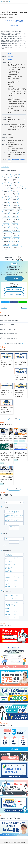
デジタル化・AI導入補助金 (9, 516)
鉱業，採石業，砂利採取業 (9, 584)
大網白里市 (7, 185)
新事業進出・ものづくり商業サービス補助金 (14, 528)
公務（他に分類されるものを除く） (18, 558)
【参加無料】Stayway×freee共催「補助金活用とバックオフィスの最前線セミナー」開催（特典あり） (20, 454)
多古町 (22, 188)
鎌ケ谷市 (6, 241)
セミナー (16, 502)
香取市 (14, 180)
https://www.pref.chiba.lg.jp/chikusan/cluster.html (17, 160)
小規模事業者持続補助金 (18, 512)
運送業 (16, 574)
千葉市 (16, 230)
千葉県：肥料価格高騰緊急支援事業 (9, 333)
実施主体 (4, 117)
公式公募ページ (5, 160)
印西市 (14, 191)
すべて (7, 502)
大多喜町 (6, 205)
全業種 (16, 586)
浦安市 (14, 244)
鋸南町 (5, 208)
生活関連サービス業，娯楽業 (9, 568)
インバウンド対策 (9, 598)
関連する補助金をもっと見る (13, 343)
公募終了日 (4, 137)
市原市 (14, 233)
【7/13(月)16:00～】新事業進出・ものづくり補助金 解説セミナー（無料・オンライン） (6, 479)
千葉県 (9, 53)
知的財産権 (7, 614)
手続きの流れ (5, 144)
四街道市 (6, 247)
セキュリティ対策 (9, 595)
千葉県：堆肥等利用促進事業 (7, 324)
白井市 (17, 174)
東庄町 (5, 191)
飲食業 (16, 554)
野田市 (5, 222)
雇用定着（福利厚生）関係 (18, 602)
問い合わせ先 (5, 152)
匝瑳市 (5, 180)
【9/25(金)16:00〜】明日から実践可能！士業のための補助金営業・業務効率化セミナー (6, 438)
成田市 (5, 224)
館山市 (14, 216)
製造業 (6, 580)
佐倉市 (14, 224)
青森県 (11, 542)
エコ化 (16, 608)
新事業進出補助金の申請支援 (14, 289)
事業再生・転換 (18, 614)
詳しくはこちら (14, 278)
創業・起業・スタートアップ (9, 605)
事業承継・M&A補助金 (18, 516)
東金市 (5, 227)
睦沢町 (14, 196)
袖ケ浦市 (16, 247)
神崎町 (13, 188)
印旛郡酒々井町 (8, 210)
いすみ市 (15, 182)
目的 (3, 59)
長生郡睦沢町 (16, 208)
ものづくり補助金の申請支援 (14, 294)
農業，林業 (10, 56)
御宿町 (16, 205)
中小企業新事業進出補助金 (18, 520)
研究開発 (16, 611)
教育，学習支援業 (18, 564)
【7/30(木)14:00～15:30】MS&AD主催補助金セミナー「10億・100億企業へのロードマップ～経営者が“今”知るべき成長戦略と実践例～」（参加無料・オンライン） (6, 456)
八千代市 (15, 236)
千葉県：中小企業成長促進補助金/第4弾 (10, 320)
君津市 (16, 241)
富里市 (5, 177)
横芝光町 (15, 194)
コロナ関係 (12, 617)
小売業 (6, 574)
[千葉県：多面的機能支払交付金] (24, 307)
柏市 (19, 210)
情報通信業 (7, 577)
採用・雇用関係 (8, 602)
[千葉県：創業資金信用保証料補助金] (4, 307)
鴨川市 (16, 238)
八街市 (5, 250)
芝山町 (5, 194)
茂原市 (14, 222)
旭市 (14, 227)
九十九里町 (7, 174)
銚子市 (5, 213)
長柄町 (5, 202)
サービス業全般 (8, 561)
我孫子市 (6, 238)
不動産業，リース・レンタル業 (8, 555)
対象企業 (4, 119)
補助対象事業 (5, 124)
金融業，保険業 (18, 570)
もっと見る (3, 544)
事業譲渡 (16, 595)
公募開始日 (4, 134)
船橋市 (5, 216)
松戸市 (16, 219)
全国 (6, 538)
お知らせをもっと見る (13, 488)
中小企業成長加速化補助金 (18, 523)
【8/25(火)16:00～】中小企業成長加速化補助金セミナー (20, 437)
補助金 (21, 502)
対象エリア (4, 53)
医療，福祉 (7, 564)
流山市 (5, 236)
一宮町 (5, 196)
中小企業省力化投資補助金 (9, 520)
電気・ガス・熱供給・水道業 (18, 577)
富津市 (5, 244)
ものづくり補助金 (9, 511)
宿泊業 (16, 567)
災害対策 (16, 598)
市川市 (14, 213)
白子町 (14, 199)
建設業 (16, 580)
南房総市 (15, 177)
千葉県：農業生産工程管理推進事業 (9, 329)
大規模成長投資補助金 (9, 523)
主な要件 (4, 140)
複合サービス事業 (18, 561)
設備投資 (10, 59)
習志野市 (6, 230)
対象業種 (4, 56)
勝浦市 (5, 233)
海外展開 (7, 611)
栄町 (5, 188)
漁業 (15, 583)
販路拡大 (7, 608)
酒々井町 (17, 185)
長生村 (5, 199)
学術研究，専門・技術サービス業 (9, 571)
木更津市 (6, 219)
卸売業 (6, 558)
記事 (11, 502)
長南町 (14, 202)
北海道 (16, 538)
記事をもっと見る (13, 418)
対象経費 (4, 62)
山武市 (5, 182)
